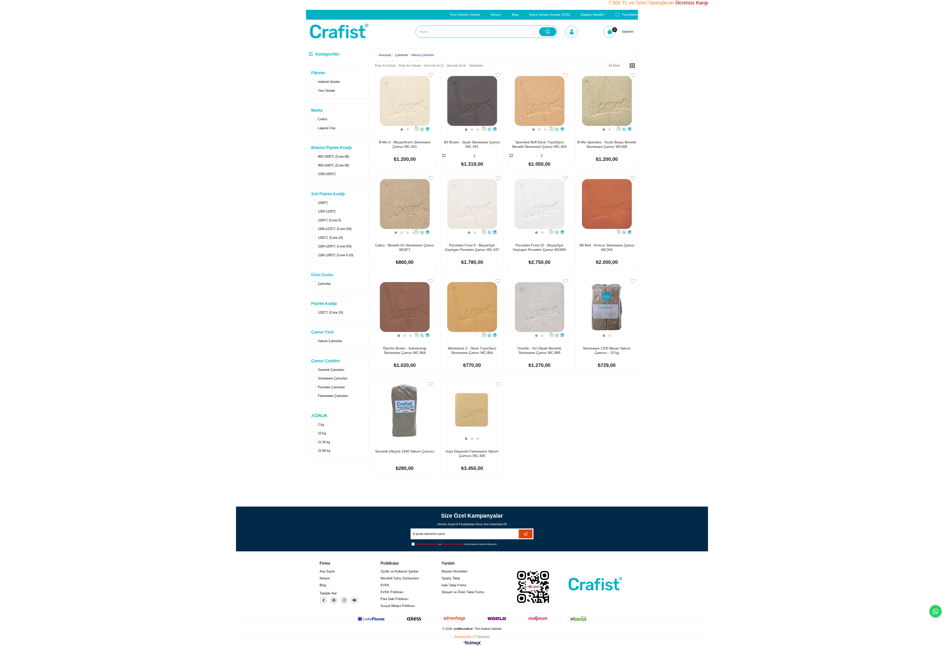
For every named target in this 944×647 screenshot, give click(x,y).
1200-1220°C (327, 211)
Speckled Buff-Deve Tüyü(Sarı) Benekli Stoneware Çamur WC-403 (539, 144)
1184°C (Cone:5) (329, 220)
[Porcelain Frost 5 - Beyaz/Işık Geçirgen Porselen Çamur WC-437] (472, 204)
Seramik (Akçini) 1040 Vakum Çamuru (404, 451)
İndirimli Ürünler (329, 81)
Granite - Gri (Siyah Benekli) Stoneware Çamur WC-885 (539, 350)
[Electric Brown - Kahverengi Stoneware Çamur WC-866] (405, 307)
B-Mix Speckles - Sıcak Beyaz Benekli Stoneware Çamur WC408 (606, 144)
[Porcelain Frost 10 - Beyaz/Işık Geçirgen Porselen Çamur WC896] (539, 204)
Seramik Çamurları (331, 369)
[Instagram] (344, 600)
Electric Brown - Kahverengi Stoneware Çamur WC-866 (404, 350)
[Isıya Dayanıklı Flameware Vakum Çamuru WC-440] (472, 410)
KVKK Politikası (392, 592)
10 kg (322, 433)
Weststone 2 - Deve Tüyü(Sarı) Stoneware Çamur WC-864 (472, 350)
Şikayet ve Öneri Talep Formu (463, 592)
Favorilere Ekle (430, 75)
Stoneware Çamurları (333, 378)
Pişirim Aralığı (324, 303)
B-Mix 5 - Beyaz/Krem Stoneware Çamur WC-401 (404, 144)
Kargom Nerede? (593, 14)
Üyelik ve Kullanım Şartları (400, 571)
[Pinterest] (334, 600)
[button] (402, 129)
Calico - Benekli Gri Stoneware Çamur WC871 (404, 247)
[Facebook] (323, 600)
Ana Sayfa (327, 571)
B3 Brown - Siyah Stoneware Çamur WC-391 (472, 144)
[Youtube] (354, 600)
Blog (515, 14)
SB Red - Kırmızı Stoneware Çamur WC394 (606, 247)
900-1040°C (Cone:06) (333, 165)
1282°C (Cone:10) (330, 237)
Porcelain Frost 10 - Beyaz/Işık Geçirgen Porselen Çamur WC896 (539, 247)
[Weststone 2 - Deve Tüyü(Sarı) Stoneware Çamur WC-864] (472, 307)
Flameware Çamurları (333, 395)
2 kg (321, 424)
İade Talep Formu (454, 585)
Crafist (322, 119)
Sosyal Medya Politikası (398, 606)
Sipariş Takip (451, 578)
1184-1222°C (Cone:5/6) (335, 228)
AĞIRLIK (319, 416)
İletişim (496, 14)
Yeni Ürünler (326, 90)
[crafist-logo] (593, 584)
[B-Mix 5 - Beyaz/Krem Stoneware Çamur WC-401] (405, 101)
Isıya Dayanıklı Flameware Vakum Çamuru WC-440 (472, 453)
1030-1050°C (327, 174)
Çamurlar (324, 283)
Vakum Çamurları (330, 341)
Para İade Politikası (395, 599)
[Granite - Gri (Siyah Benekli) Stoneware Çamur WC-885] (539, 307)
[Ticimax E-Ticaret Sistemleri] (472, 643)
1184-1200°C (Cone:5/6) (335, 246)
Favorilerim (630, 14)
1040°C (323, 202)
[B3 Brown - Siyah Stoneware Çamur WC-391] (472, 101)
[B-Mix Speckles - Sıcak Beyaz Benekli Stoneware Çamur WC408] (607, 101)
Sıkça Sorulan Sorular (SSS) (549, 14)
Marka (317, 110)
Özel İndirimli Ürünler (465, 14)
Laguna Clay (327, 128)
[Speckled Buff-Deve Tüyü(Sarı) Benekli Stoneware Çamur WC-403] (539, 101)
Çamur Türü (322, 332)
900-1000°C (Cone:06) (333, 156)
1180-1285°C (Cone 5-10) (335, 255)
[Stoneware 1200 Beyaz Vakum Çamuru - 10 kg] (607, 307)
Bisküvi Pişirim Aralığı (331, 148)
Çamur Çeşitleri (325, 361)
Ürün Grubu (322, 275)
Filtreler (318, 73)
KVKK (385, 585)
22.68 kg (324, 450)
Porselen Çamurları (331, 387)
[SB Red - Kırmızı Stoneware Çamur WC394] (607, 204)
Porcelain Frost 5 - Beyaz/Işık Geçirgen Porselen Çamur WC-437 (472, 247)
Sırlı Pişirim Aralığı (328, 194)
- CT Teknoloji (480, 636)
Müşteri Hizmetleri (454, 571)
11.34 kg (324, 442)
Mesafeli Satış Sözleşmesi (400, 578)
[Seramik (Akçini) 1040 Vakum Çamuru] (405, 410)
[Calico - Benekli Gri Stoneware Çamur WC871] (405, 204)
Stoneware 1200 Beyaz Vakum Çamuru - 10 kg (607, 350)
